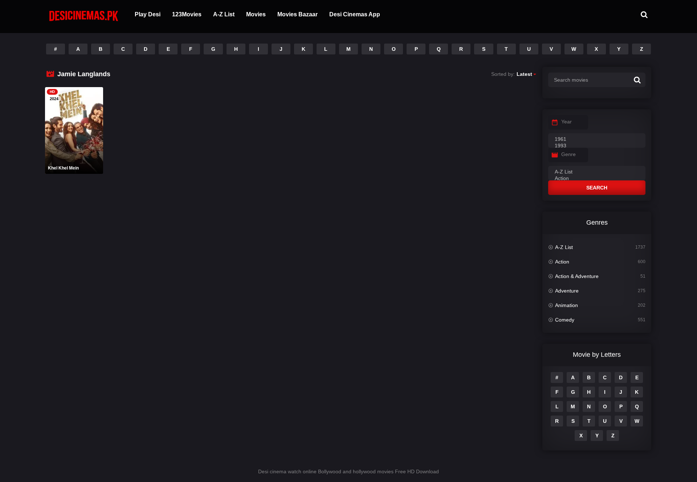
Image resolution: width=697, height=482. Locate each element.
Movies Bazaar (297, 14)
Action (562, 262)
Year (566, 121)
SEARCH (596, 188)
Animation (566, 305)
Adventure (567, 291)
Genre (568, 154)
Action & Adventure (577, 276)
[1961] (597, 139)
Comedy (564, 320)
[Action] (597, 178)
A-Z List (224, 14)
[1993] (597, 146)
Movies (256, 14)
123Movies (186, 14)
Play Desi (147, 14)
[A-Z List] (597, 172)
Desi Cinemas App (354, 14)
